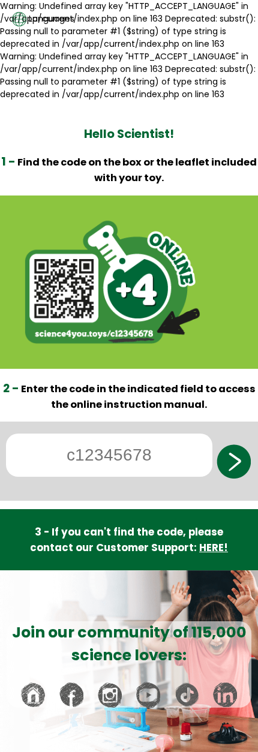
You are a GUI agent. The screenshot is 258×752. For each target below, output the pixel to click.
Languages (50, 19)
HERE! (213, 547)
